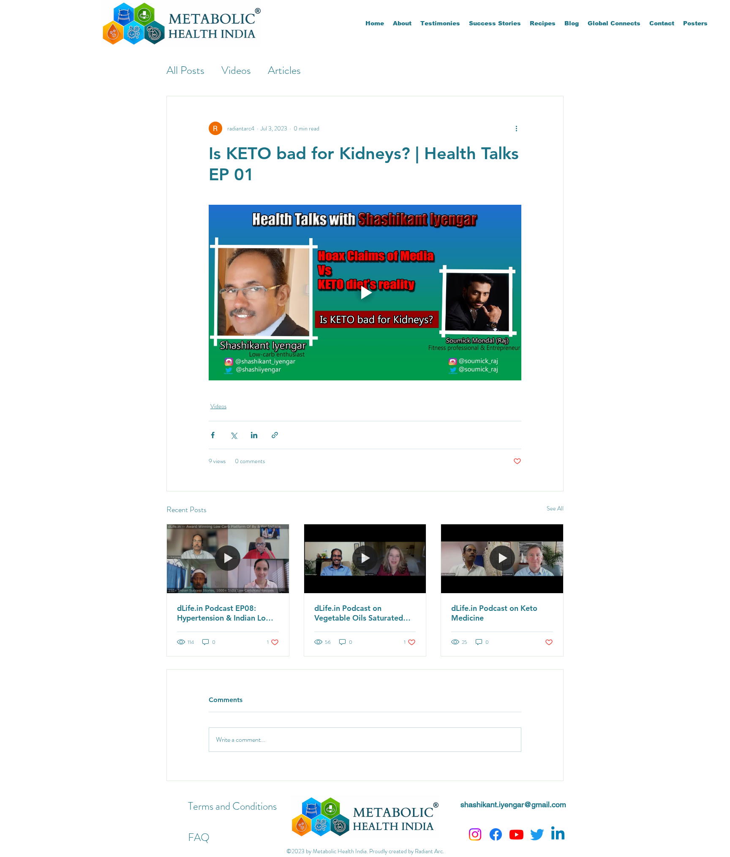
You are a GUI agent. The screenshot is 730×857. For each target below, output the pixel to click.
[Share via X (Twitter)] (233, 435)
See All (555, 508)
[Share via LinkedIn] (254, 435)
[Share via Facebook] (213, 435)
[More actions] (516, 128)
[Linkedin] (558, 834)
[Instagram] (475, 834)
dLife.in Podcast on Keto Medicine (494, 613)
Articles (284, 70)
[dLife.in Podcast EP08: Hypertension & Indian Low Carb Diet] (228, 558)
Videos (236, 70)
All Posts (185, 70)
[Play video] (365, 292)
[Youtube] (516, 834)
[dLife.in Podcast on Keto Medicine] (502, 558)
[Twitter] (537, 834)
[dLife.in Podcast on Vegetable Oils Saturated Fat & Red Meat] (365, 558)
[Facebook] (496, 834)
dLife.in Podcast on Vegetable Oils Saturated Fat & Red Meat (358, 613)
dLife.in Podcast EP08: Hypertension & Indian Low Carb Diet (224, 613)
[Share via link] (275, 435)
